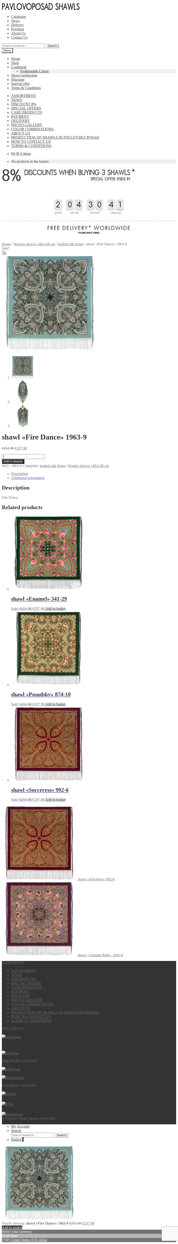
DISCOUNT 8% (23, 104)
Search (52, 45)
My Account (20, 1126)
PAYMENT (20, 116)
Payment (17, 29)
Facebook (13, 1037)
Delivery (17, 25)
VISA (10, 1104)
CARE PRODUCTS (26, 112)
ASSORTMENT (23, 96)
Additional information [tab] (27, 478)
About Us (18, 33)
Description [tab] (19, 474)
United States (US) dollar (28, 1240)
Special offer (20, 84)
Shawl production (24, 75)
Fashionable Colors (34, 71)
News (15, 21)
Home (15, 59)
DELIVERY (20, 121)
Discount (17, 79)
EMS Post (13, 1069)
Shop (15, 63)
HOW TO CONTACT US (31, 141)
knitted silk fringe (70, 244)
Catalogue (18, 17)
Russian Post (15, 1078)
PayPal (11, 1094)
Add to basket (13, 461)
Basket (17, 1139)
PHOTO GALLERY (26, 125)
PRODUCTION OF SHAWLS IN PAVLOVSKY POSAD (55, 137)
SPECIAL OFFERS (26, 108)
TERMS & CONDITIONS (31, 146)
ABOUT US (20, 133)
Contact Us (19, 37)
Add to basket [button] (55, 609)
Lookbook (18, 67)
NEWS (16, 100)
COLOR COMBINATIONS (32, 129)
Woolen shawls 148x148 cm (34, 244)
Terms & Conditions (26, 88)
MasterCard (14, 1114)
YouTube (12, 1053)
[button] (4, 253)
